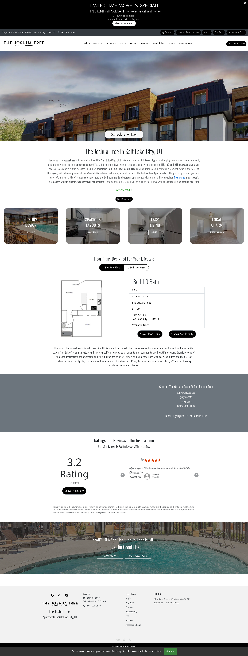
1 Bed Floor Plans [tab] (111, 267)
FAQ (128, 612)
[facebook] (66, 591)
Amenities (111, 44)
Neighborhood (217, 232)
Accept (170, 651)
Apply (207, 32)
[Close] (245, 3)
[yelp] (59, 591)
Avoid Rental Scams (188, 32)
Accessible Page (133, 621)
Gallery (86, 44)
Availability (158, 44)
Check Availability (182, 334)
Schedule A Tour (236, 32)
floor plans (179, 177)
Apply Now (110, 552)
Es (168, 32)
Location (123, 44)
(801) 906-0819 (236, 44)
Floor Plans (98, 44)
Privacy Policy (113, 646)
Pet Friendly (131, 608)
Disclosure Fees (185, 44)
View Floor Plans (150, 334)
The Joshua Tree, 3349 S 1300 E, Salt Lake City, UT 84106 (29, 32)
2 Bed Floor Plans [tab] (136, 267)
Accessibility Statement (132, 646)
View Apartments (124, 23)
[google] (52, 591)
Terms (121, 646)
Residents (145, 44)
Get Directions (67, 32)
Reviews (134, 44)
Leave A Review (74, 489)
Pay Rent (219, 32)
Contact (171, 44)
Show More (124, 190)
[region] (62, 403)
